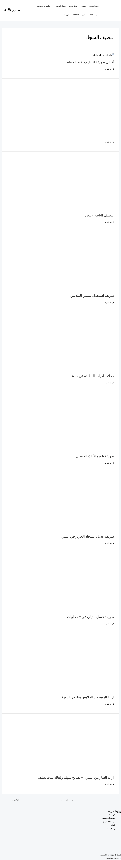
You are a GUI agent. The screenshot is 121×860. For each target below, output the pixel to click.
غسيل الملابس (60, 6)
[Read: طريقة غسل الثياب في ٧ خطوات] (88, 585)
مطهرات (67, 15)
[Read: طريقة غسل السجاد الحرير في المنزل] (88, 505)
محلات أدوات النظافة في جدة (93, 376)
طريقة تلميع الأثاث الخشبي (95, 456)
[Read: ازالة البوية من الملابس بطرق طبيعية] (88, 665)
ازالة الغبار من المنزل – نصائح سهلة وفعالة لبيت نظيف (75, 777)
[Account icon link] (5, 10)
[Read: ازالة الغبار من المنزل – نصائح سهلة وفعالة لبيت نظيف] (88, 746)
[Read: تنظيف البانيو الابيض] (88, 183)
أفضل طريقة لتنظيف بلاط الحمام (90, 62)
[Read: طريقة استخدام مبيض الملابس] (88, 264)
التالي (15, 799)
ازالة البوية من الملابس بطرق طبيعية (88, 697)
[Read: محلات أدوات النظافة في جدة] (88, 344)
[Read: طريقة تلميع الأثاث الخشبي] (88, 424)
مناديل (84, 15)
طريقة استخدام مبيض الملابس (92, 295)
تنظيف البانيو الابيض (99, 215)
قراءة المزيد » (109, 68)
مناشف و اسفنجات (43, 6)
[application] (55, 6)
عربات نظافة (94, 15)
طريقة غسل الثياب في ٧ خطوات (90, 616)
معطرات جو (73, 6)
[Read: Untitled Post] (75, 111)
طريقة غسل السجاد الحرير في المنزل (87, 536)
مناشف (83, 6)
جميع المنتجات (94, 6)
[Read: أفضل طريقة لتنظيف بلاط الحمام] (103, 55)
